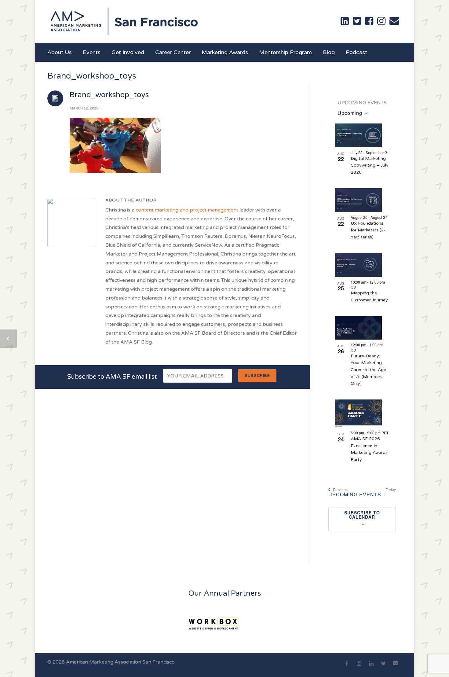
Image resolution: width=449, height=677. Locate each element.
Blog (329, 52)
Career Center (173, 52)
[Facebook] (347, 667)
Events (91, 52)
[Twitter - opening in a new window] (357, 21)
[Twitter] (383, 667)
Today (391, 489)
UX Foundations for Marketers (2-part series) (368, 230)
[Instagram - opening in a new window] (381, 21)
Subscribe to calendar (362, 514)
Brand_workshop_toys (109, 94)
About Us (59, 52)
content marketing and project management (187, 210)
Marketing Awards (225, 52)
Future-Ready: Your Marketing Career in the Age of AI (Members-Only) (368, 369)
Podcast (356, 52)
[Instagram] (359, 667)
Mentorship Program (285, 52)
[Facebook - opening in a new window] (369, 21)
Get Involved (127, 52)
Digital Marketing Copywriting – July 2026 (370, 165)
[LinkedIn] (371, 667)
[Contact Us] (394, 20)
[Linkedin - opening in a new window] (345, 21)
